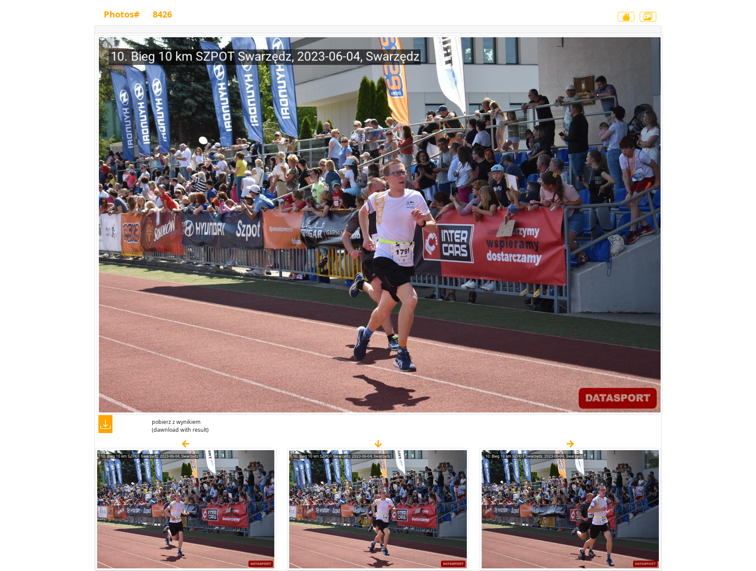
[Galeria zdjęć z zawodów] (648, 16)
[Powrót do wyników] (626, 16)
